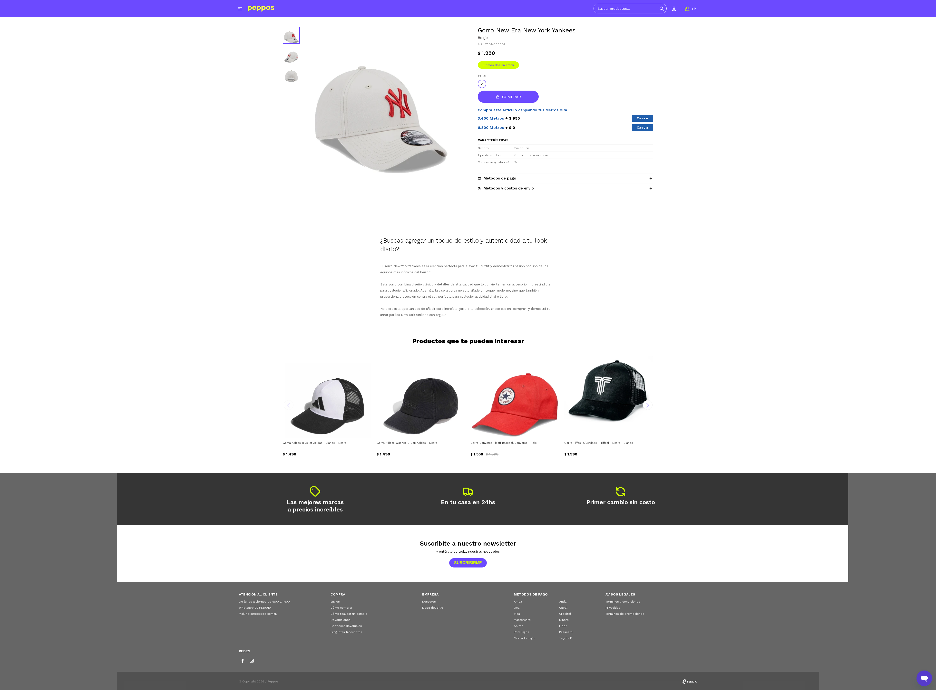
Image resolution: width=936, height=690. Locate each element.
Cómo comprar (341, 607)
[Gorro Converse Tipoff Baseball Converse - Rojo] (514, 394)
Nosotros (429, 601)
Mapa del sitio (432, 607)
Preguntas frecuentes (346, 632)
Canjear (642, 118)
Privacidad (612, 607)
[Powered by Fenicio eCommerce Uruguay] (689, 681)
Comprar (511, 97)
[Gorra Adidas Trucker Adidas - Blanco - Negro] (327, 394)
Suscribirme (468, 563)
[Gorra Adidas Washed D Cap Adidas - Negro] (421, 394)
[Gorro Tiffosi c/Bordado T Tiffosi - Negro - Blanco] (608, 394)
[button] (662, 8)
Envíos (335, 601)
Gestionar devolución (346, 626)
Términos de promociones (624, 613)
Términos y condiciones (622, 601)
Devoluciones (341, 620)
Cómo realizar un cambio (349, 613)
